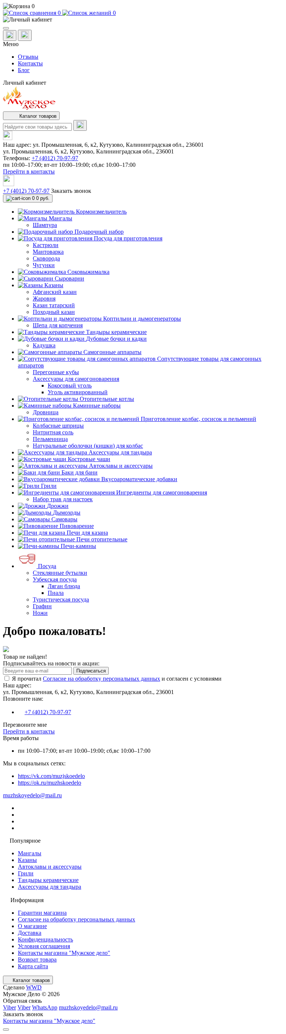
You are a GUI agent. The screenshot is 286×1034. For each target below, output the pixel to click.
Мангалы (29, 853)
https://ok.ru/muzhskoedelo (49, 782)
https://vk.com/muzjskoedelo (51, 776)
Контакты (30, 63)
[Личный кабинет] (143, 19)
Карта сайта (33, 966)
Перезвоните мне (25, 725)
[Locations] (9, 35)
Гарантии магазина (42, 913)
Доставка (29, 933)
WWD (34, 987)
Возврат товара (37, 959)
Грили (26, 873)
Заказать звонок (71, 191)
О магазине (32, 926)
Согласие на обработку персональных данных (101, 678)
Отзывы (28, 57)
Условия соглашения (44, 946)
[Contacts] (25, 35)
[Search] (80, 125)
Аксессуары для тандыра (49, 887)
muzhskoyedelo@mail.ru (32, 795)
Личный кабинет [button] (24, 83)
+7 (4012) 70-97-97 (55, 158)
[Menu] (6, 28)
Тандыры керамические (48, 880)
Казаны (27, 860)
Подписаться (91, 671)
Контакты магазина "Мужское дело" (64, 953)
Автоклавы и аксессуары (50, 866)
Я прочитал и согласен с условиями (117, 678)
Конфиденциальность (45, 939)
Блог (24, 70)
